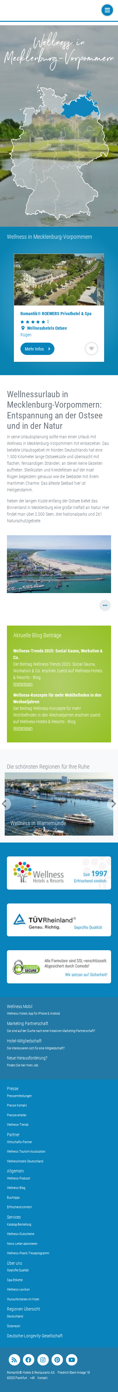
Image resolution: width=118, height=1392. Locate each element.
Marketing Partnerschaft (27, 1023)
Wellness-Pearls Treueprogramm (28, 1253)
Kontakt (42, 1378)
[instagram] (43, 1360)
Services (14, 1217)
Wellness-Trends (18, 1125)
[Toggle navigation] (106, 10)
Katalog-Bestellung (19, 1224)
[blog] (14, 1360)
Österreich (13, 1326)
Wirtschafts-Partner (19, 1142)
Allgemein (15, 1170)
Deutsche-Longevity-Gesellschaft (35, 1335)
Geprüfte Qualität (18, 1270)
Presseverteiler (16, 1115)
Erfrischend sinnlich (19, 1207)
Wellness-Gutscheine (20, 1234)
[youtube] (71, 1360)
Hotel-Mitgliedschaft (24, 1040)
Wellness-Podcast (18, 1178)
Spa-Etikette (15, 1280)
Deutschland (15, 1316)
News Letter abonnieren (22, 1244)
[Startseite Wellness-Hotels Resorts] (44, 10)
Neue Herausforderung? (27, 1057)
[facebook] (28, 1360)
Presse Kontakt (17, 1105)
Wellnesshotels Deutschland (25, 1161)
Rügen (25, 334)
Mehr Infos (34, 348)
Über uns (14, 1263)
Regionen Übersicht (23, 1308)
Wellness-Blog (16, 1188)
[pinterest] (57, 1360)
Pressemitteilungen (19, 1096)
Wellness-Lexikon (18, 1289)
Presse (12, 1088)
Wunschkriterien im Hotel (23, 1299)
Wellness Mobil (19, 1006)
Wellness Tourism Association (26, 1151)
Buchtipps (13, 1198)
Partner (13, 1134)
